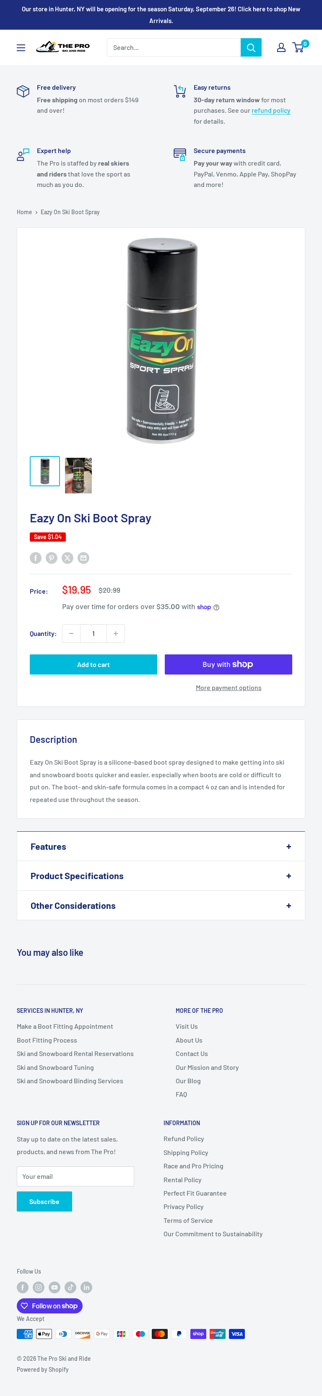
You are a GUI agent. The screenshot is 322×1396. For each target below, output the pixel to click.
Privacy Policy (184, 1206)
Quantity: (43, 633)
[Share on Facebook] (36, 557)
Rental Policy (183, 1179)
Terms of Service (188, 1220)
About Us (189, 1040)
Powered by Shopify (43, 1369)
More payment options (229, 687)
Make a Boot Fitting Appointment (65, 1026)
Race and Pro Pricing (193, 1166)
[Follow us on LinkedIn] (86, 1287)
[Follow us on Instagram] (38, 1287)
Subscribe (44, 1201)
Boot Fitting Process (47, 1040)
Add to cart (93, 664)
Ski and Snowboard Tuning (55, 1067)
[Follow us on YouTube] (54, 1287)
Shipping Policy (186, 1152)
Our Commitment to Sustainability (213, 1234)
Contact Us (192, 1053)
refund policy (271, 110)
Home (24, 211)
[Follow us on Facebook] (23, 1287)
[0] (298, 47)
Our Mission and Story (207, 1067)
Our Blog (188, 1081)
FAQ (181, 1094)
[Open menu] (21, 47)
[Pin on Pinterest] (51, 557)
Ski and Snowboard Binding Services (70, 1081)
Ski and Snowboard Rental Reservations (75, 1053)
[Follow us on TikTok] (70, 1287)
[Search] (251, 47)
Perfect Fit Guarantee (195, 1193)
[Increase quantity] (116, 633)
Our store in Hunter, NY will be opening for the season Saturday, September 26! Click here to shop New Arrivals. (161, 14)
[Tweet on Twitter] (67, 557)
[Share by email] (83, 557)
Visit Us (187, 1026)
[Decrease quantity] (71, 633)
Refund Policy (184, 1138)
